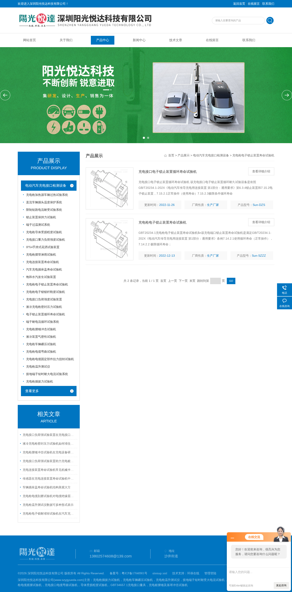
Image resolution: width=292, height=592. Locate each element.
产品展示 (184, 155)
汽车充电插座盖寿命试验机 (44, 269)
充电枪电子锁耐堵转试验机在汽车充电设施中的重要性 (49, 513)
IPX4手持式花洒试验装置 (42, 247)
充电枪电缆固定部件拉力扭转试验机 (50, 359)
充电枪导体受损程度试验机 (44, 232)
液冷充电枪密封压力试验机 (44, 306)
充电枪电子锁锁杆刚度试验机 (45, 292)
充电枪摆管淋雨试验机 (41, 254)
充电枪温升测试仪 (38, 366)
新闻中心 (139, 40)
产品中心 (102, 40)
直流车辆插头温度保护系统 (44, 202)
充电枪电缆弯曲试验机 (41, 351)
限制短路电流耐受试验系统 (44, 209)
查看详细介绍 (261, 171)
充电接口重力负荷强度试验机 (45, 239)
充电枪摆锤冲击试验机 (41, 329)
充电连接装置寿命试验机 (42, 262)
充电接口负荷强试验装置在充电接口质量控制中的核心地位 (49, 434)
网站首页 (29, 40)
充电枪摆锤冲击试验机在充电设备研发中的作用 (49, 452)
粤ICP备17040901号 (134, 573)
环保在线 (193, 573)
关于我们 (66, 40)
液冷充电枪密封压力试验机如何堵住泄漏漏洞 (49, 443)
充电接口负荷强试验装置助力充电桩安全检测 (49, 461)
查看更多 (32, 391)
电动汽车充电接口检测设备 (45, 185)
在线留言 (254, 3)
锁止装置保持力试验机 (41, 217)
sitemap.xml (159, 573)
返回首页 (239, 3)
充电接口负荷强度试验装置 (44, 299)
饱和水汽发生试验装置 (41, 277)
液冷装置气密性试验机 (41, 336)
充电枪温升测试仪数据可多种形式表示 (48, 504)
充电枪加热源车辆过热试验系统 (47, 194)
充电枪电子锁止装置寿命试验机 (47, 284)
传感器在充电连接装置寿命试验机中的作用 (49, 478)
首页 (171, 155)
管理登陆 (210, 573)
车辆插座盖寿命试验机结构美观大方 (47, 487)
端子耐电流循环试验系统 (42, 321)
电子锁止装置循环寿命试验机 (45, 314)
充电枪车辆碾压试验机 (41, 344)
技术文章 (175, 40)
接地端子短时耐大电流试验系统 (47, 374)
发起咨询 (281, 585)
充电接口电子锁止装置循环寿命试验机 (168, 171)
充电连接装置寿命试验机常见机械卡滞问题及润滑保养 (49, 469)
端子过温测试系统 (38, 224)
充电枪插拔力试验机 (39, 381)
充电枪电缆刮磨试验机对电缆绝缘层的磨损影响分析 (49, 496)
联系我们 (268, 3)
